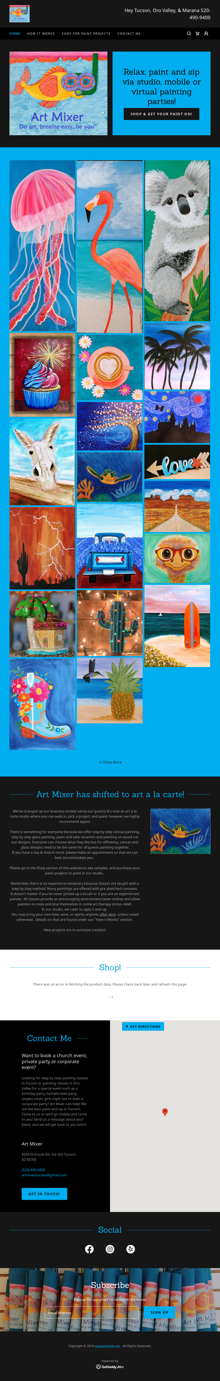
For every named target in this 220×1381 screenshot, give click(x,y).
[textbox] (92, 1312)
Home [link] (14, 33)
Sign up (159, 1312)
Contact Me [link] (129, 33)
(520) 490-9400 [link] (33, 1169)
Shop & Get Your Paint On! (161, 114)
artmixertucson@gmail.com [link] (44, 1175)
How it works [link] (41, 33)
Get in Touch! (44, 1194)
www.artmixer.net (107, 1346)
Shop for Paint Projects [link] (86, 33)
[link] (19, 13)
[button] (197, 33)
